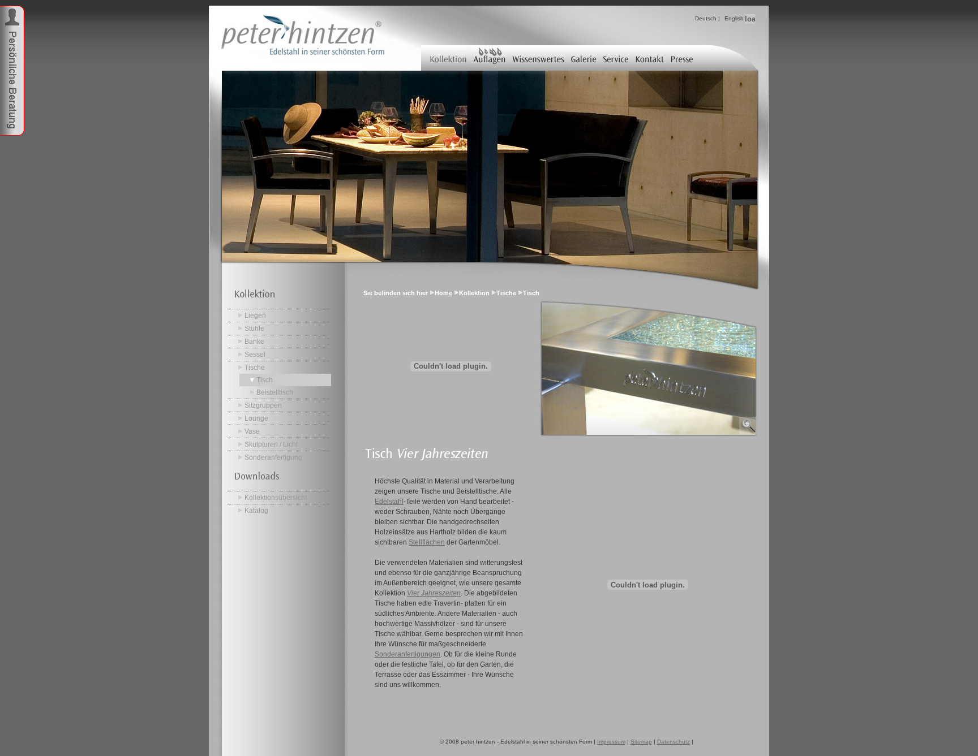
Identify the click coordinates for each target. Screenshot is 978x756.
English (734, 18)
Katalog (256, 511)
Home (443, 293)
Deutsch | (707, 18)
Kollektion (445, 58)
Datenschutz (673, 741)
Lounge (256, 418)
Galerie (584, 58)
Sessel (254, 354)
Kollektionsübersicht (275, 498)
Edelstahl (389, 502)
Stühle (254, 328)
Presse (682, 58)
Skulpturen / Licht (271, 444)
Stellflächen (427, 542)
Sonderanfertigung (273, 457)
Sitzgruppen (263, 405)
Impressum (611, 741)
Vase (252, 431)
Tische (254, 367)
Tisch (264, 380)
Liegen (255, 315)
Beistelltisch (274, 392)
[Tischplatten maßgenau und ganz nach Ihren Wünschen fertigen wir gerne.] (647, 434)
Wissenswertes (538, 58)
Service (617, 58)
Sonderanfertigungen (407, 654)
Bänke (254, 341)
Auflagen (489, 58)
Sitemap (641, 741)
